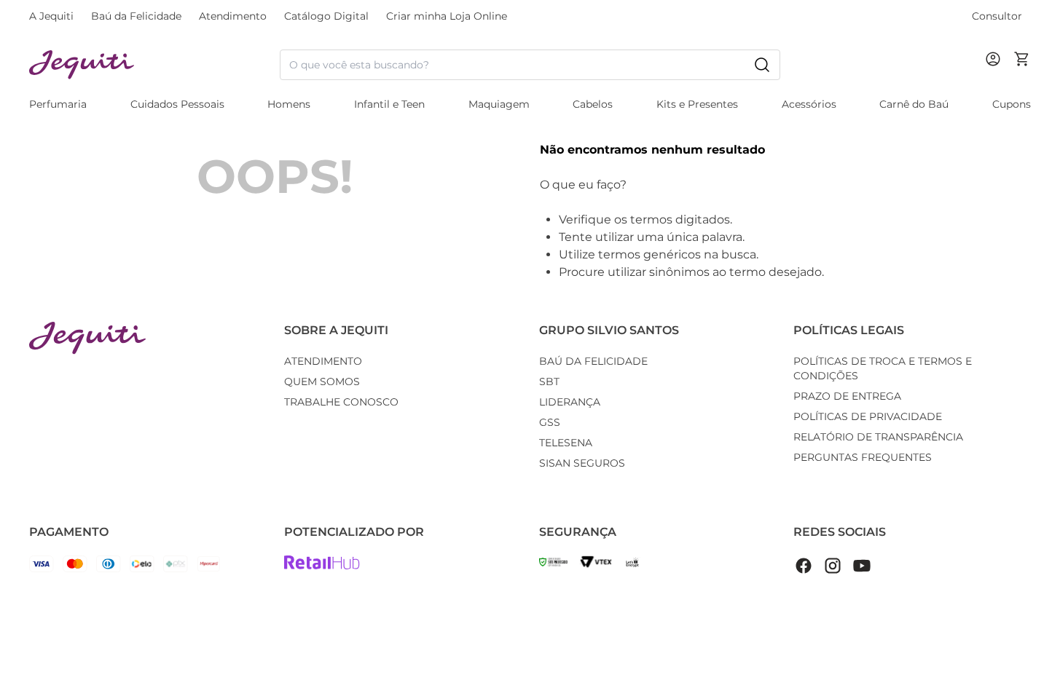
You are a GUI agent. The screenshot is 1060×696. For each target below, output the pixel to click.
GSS (549, 422)
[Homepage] (87, 338)
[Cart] (1022, 64)
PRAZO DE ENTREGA (847, 396)
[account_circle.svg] (996, 73)
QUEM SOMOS (322, 381)
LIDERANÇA (569, 401)
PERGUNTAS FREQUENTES (862, 457)
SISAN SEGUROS (582, 463)
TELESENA (565, 442)
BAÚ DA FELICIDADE (593, 361)
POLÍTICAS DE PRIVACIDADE (867, 416)
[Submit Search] (762, 64)
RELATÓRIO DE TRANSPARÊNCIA (878, 436)
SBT (549, 381)
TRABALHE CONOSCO (341, 401)
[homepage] (154, 65)
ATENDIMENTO (323, 361)
